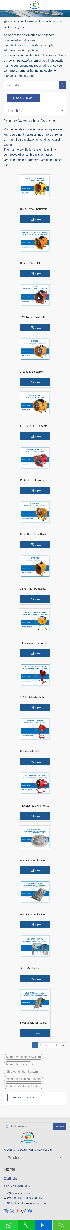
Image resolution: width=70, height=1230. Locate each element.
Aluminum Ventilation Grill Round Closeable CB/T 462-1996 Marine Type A (33, 860)
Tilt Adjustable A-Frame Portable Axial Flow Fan (34, 643)
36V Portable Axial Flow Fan (34, 317)
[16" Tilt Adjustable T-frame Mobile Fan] (35, 674)
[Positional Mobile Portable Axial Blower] (35, 728)
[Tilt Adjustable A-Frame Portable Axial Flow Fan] (35, 620)
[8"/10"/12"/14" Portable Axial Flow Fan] (35, 403)
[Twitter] (23, 1210)
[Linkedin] (6, 1210)
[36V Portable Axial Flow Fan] (35, 294)
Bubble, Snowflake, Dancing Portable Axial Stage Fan (33, 263)
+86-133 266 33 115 (30, 1197)
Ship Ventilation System (22, 1071)
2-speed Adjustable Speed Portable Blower (33, 371)
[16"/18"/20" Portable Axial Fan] (35, 566)
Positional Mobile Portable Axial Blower (32, 751)
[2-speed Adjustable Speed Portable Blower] (35, 349)
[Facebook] (29, 1210)
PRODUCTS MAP (23, 97)
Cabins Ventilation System (23, 1086)
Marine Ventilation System (23, 1056)
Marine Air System (18, 1064)
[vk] (12, 1210)
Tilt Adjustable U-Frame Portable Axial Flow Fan (34, 806)
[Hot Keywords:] (62, 85)
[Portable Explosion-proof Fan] (35, 457)
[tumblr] (17, 1210)
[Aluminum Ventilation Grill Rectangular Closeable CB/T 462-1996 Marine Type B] (35, 891)
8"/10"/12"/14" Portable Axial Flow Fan (33, 426)
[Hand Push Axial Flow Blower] (35, 511)
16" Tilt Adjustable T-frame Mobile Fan (32, 697)
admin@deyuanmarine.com (29, 1202)
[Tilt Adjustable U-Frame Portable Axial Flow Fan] (35, 783)
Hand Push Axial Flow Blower (33, 534)
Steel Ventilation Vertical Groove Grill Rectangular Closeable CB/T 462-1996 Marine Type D (34, 1023)
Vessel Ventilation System (23, 1078)
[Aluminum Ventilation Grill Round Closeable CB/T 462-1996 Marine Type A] (35, 837)
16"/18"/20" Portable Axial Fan (32, 588)
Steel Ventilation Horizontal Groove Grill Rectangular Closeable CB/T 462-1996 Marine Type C (33, 968)
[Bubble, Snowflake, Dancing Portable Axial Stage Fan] (35, 240)
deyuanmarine (21, 1192)
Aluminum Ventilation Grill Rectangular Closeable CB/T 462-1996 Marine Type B (32, 914)
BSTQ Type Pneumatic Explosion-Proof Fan (33, 209)
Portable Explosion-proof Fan (34, 480)
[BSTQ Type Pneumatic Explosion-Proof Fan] (35, 186)
